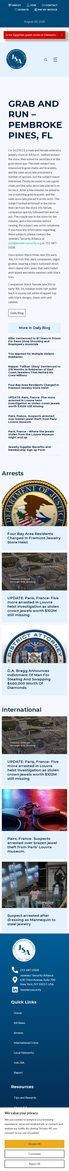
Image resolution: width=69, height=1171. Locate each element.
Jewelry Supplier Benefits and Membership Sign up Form (29, 448)
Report (18, 1072)
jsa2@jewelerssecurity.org (24, 243)
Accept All (34, 1143)
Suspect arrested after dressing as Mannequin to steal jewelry (31, 919)
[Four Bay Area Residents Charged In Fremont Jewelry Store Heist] (34, 515)
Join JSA (19, 1062)
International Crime (26, 1042)
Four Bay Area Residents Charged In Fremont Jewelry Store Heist (33, 386)
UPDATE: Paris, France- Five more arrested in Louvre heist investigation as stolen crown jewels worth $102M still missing (34, 402)
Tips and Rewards (25, 1097)
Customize (34, 1153)
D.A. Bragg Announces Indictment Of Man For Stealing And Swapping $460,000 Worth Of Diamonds (29, 679)
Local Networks (24, 1052)
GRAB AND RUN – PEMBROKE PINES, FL (35, 119)
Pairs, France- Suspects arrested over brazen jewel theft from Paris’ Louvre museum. (32, 419)
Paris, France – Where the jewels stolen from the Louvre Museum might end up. (31, 434)
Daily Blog (17, 313)
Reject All (34, 1163)
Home (18, 1013)
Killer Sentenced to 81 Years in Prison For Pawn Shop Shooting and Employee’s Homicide (34, 341)
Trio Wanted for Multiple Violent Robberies (31, 355)
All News (19, 1022)
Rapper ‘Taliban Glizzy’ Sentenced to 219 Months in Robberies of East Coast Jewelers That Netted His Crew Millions (34, 371)
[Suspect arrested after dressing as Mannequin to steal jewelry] (34, 897)
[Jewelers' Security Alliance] (16, 59)
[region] (34, 1139)
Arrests (18, 1032)
